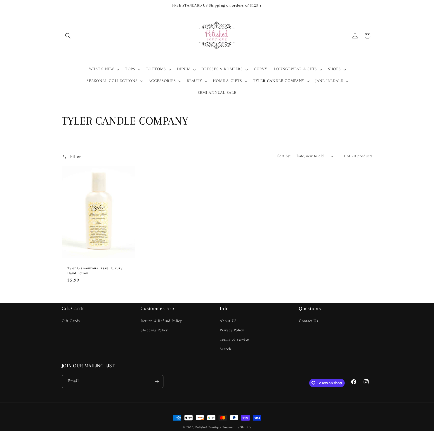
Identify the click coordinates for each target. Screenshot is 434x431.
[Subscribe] (157, 381)
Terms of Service (234, 339)
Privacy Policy (232, 330)
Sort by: (284, 156)
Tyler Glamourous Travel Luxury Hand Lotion (94, 270)
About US (228, 321)
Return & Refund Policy (161, 321)
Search (225, 349)
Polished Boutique (208, 427)
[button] (68, 35)
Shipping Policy (154, 330)
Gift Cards (71, 321)
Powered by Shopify (236, 427)
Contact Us (308, 321)
